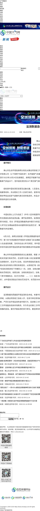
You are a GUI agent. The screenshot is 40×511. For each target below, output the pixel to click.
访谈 (1, 83)
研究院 (2, 8)
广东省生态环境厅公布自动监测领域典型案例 (15, 341)
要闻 (1, 98)
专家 (1, 18)
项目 (1, 76)
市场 (1, 74)
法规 (1, 12)
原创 (1, 109)
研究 (1, 61)
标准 (1, 16)
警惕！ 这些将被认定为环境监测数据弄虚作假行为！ (18, 367)
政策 (1, 10)
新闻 (1, 3)
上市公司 (2, 82)
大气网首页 (3, 1)
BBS (1, 66)
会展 (1, 20)
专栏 (1, 5)
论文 (1, 14)
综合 (22, 70)
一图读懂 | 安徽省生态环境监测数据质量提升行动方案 (18, 401)
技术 (1, 78)
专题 (1, 65)
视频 (1, 7)
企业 (1, 22)
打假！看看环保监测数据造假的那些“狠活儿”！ (16, 381)
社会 (1, 80)
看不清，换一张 (19, 419)
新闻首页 (23, 68)
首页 (2, 87)
